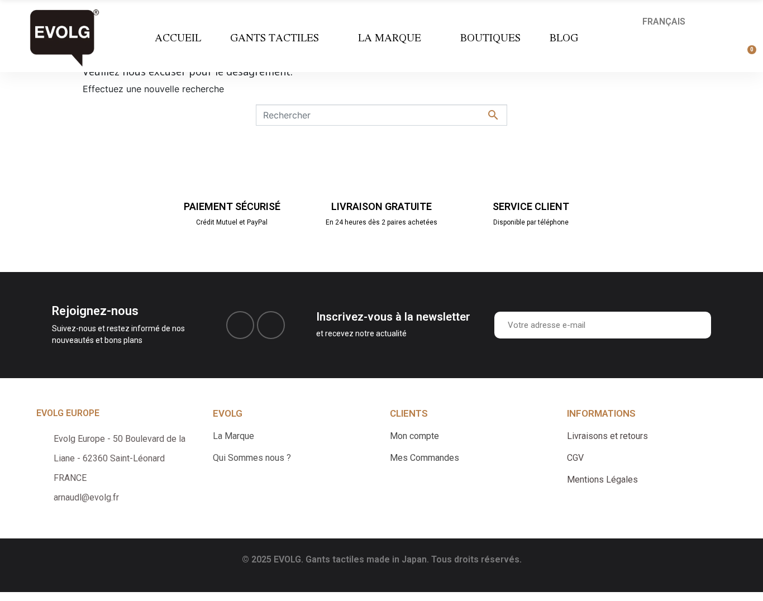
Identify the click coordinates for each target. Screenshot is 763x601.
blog (564, 37)
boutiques (490, 37)
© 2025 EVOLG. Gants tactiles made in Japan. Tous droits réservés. (382, 559)
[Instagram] (271, 325)
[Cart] (746, 56)
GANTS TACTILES (274, 37)
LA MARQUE (389, 37)
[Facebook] (240, 325)
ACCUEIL (178, 37)
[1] (700, 325)
